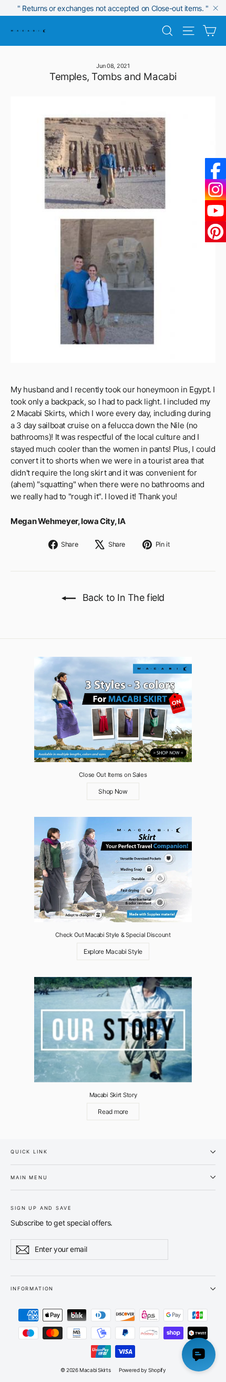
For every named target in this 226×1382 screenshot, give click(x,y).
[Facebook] (215, 168)
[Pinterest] (215, 231)
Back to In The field (122, 597)
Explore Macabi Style (113, 951)
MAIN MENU (29, 1177)
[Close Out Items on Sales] (113, 709)
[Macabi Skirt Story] (113, 1029)
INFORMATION (32, 1288)
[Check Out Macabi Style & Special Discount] (113, 869)
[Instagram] (215, 189)
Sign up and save (41, 1207)
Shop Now (113, 791)
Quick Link (29, 1151)
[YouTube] (215, 210)
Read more (113, 1112)
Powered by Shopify (142, 1370)
